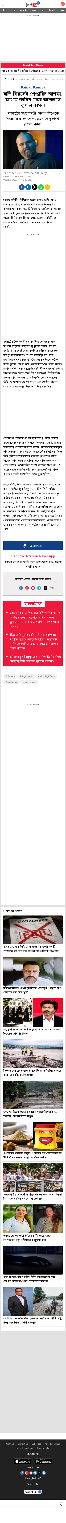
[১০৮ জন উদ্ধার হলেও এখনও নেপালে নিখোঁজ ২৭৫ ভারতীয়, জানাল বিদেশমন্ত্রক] (33, 1095)
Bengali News (26, 676)
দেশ (43, 10)
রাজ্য (34, 10)
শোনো (12, 10)
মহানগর (23, 10)
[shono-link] (63, 4)
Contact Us (23, 1444)
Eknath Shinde (29, 682)
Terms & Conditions (24, 1448)
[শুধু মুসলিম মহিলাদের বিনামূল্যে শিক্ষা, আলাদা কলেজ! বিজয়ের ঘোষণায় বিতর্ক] (33, 1012)
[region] (33, 38)
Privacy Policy (43, 1448)
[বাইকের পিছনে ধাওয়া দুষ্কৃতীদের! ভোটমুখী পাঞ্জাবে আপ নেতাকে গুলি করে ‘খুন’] (33, 971)
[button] (22, 187)
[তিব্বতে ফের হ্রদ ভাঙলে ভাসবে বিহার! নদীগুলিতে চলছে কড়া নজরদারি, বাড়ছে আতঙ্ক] (33, 1053)
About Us (10, 1444)
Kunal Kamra (11, 682)
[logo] (33, 4)
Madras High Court (46, 676)
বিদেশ (52, 10)
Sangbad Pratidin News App (33, 556)
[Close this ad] (60, 1505)
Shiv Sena (10, 676)
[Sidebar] (3, 4)
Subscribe (36, 1444)
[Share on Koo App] (47, 189)
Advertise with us (52, 1444)
